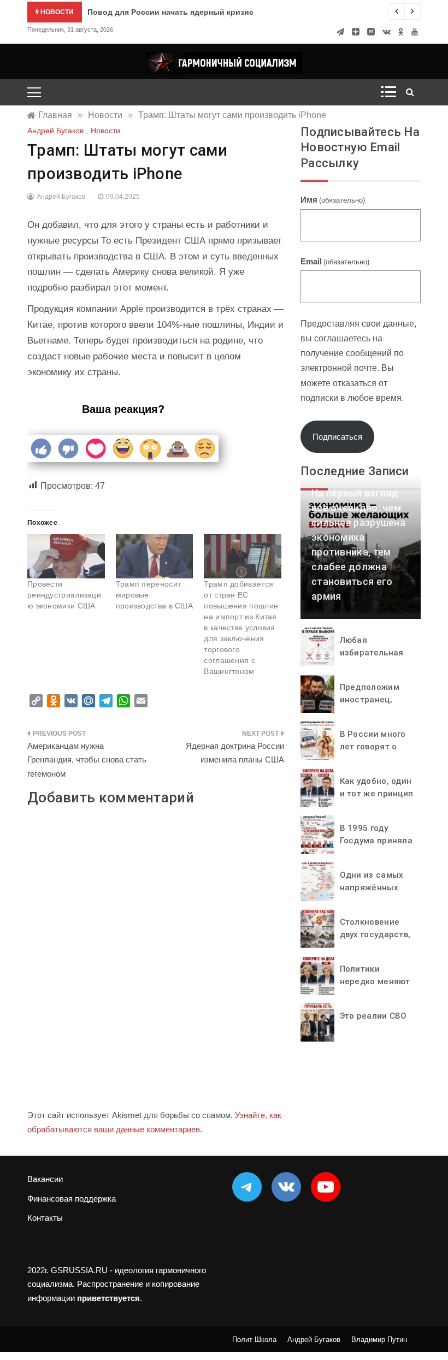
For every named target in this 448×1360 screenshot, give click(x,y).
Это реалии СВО (373, 1016)
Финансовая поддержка (71, 1198)
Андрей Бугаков (55, 130)
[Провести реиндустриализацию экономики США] (66, 556)
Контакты (45, 1217)
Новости (105, 130)
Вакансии (45, 1179)
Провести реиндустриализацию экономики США (64, 595)
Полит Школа (254, 1339)
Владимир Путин (379, 1339)
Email (334, 261)
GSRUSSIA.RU (79, 1270)
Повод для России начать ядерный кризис (170, 12)
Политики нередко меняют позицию (375, 981)
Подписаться (337, 436)
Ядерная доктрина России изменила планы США (235, 753)
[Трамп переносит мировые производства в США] (154, 556)
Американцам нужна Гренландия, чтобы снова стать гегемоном (86, 759)
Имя (332, 199)
